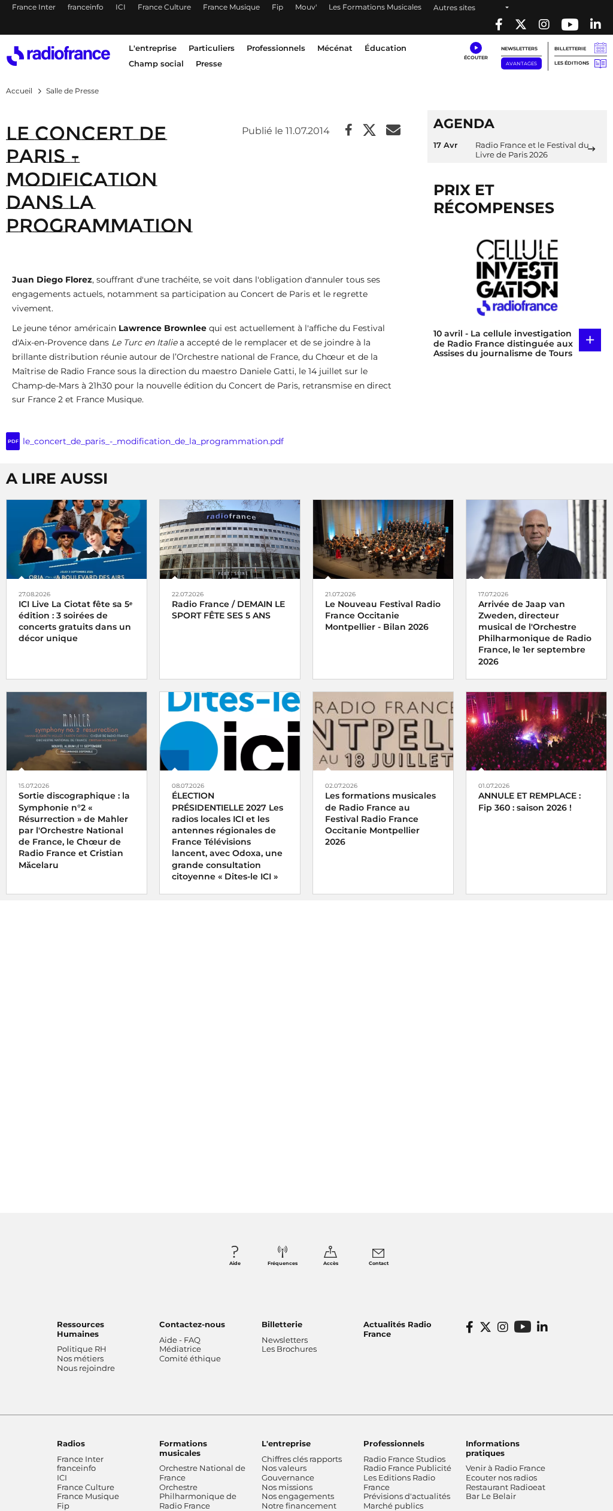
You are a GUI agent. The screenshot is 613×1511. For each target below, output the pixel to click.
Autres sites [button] (454, 7)
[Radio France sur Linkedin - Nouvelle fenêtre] (595, 24)
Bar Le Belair (491, 1496)
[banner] (306, 17)
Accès (330, 1263)
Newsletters (519, 48)
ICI (121, 6)
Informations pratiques (493, 1448)
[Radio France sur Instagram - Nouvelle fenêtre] (544, 24)
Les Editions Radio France (399, 1482)
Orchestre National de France (202, 1472)
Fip (277, 6)
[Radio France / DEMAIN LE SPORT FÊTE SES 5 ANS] (230, 538)
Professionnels (393, 1443)
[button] (475, 51)
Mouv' (306, 6)
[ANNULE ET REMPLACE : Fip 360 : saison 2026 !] (536, 730)
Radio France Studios (404, 1459)
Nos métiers (80, 1358)
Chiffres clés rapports (302, 1459)
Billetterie (570, 48)
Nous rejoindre (86, 1368)
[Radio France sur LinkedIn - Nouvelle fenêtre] (542, 1327)
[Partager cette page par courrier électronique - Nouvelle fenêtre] (393, 130)
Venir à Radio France (505, 1468)
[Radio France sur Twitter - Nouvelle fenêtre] (521, 24)
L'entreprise (286, 1443)
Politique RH (82, 1349)
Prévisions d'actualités (406, 1496)
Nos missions (287, 1487)
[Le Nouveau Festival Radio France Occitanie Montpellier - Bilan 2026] (383, 538)
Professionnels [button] (276, 48)
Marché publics (393, 1505)
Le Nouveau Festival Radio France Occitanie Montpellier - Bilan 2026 (383, 615)
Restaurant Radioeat (505, 1487)
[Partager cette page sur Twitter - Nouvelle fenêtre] (369, 130)
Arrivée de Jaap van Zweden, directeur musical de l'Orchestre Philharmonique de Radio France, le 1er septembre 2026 (534, 633)
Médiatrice (180, 1349)
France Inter (34, 6)
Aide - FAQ (180, 1340)
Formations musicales (183, 1448)
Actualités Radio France (397, 1329)
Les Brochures (289, 1349)
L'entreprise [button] (153, 48)
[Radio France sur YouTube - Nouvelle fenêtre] (570, 24)
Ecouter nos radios (501, 1477)
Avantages (521, 63)
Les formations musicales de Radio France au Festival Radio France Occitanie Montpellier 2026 (380, 818)
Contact (379, 1263)
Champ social (156, 63)
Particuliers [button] (212, 48)
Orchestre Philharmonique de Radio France (197, 1496)
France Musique (231, 6)
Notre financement (299, 1505)
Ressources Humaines (80, 1329)
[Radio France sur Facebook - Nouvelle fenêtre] (499, 24)
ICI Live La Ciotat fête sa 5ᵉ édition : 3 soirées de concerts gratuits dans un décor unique (75, 621)
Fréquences (283, 1263)
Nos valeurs (284, 1468)
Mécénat (335, 48)
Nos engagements (298, 1496)
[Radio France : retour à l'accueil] (58, 56)
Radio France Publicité (407, 1468)
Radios (71, 1443)
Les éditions (571, 63)
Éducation (385, 48)
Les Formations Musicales (375, 6)
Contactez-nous (192, 1324)
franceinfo (86, 6)
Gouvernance (288, 1477)
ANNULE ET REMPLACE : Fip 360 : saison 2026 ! (529, 801)
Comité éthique (190, 1358)
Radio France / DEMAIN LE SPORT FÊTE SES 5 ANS (228, 610)
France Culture (164, 6)
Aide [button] (235, 1263)
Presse (209, 63)
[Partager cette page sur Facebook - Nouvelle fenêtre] (349, 130)
